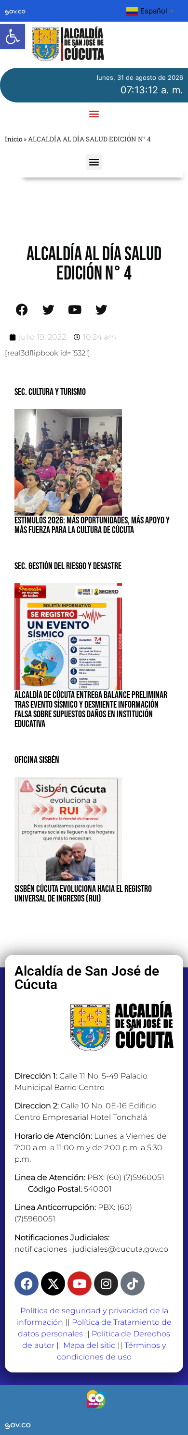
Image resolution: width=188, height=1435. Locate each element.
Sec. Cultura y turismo (50, 392)
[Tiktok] (133, 1283)
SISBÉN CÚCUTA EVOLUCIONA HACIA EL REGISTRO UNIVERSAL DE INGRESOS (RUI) (83, 893)
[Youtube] (79, 1283)
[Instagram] (106, 1283)
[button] (12, 36)
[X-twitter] (53, 1283)
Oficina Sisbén (36, 760)
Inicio (13, 139)
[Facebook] (26, 1283)
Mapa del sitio (89, 1345)
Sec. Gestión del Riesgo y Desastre (67, 566)
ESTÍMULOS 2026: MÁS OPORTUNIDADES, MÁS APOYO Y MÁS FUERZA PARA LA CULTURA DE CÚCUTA (92, 525)
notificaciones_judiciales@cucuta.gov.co (91, 1249)
